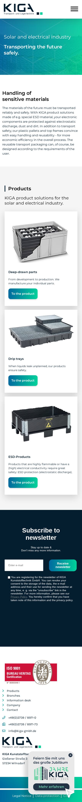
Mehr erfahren (51, 787)
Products (13, 691)
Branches (13, 695)
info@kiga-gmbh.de (22, 731)
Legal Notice (21, 796)
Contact (12, 710)
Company (13, 705)
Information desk (19, 700)
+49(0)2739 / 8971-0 (22, 717)
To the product (23, 294)
